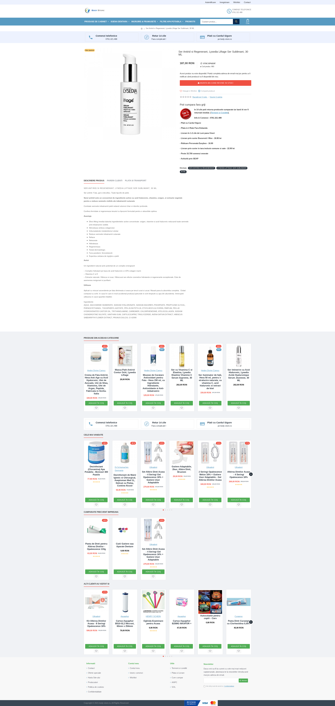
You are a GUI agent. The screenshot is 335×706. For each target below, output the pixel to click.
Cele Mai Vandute (93, 435)
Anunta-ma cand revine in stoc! (216, 83)
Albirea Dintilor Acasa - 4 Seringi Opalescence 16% (238, 474)
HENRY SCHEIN (153, 616)
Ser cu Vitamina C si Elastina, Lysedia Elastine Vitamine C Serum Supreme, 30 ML (181, 375)
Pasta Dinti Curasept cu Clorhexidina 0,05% (238, 622)
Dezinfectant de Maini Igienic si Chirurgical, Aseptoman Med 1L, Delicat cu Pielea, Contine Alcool (125, 480)
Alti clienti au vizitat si (96, 584)
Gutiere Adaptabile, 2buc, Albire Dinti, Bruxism (182, 469)
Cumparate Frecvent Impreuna (101, 512)
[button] (84, 474)
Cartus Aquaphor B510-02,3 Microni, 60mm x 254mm (124, 624)
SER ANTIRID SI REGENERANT (201, 168)
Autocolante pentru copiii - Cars (210, 617)
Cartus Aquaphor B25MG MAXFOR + (181, 622)
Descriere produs (94, 180)
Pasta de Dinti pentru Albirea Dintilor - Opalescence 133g (96, 546)
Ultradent (153, 467)
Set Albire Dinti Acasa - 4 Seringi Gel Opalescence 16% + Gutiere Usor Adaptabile (153, 477)
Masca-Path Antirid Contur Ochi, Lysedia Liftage (125, 372)
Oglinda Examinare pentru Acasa (153, 622)
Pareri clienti (114, 180)
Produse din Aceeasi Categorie (101, 338)
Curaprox (239, 616)
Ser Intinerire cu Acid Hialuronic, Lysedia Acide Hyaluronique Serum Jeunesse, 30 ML (239, 375)
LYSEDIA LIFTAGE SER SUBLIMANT (231, 168)
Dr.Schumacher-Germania (122, 468)
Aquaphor (125, 616)
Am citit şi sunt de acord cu (220, 686)
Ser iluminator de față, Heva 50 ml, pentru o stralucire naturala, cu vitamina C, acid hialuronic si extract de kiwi (210, 382)
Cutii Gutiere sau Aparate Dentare (125, 545)
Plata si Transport (135, 180)
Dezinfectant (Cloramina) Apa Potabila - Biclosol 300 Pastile (96, 470)
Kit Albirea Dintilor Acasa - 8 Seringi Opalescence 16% (96, 624)
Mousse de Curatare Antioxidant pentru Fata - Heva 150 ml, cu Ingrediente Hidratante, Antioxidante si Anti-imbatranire (153, 383)
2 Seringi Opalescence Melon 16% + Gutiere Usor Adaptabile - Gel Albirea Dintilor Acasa (210, 476)
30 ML (183, 172)
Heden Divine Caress (96, 370)
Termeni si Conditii (219, 113)
